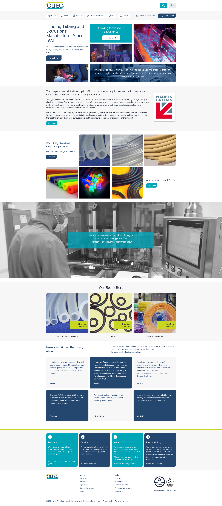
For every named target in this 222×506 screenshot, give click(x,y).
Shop (78, 16)
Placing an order (121, 482)
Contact (126, 16)
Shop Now (54, 58)
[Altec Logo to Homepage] (55, 5)
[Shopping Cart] (172, 5)
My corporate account (123, 488)
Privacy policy (108, 501)
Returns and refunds (122, 485)
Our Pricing (119, 491)
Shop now (51, 157)
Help (113, 16)
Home (53, 16)
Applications (84, 485)
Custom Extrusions (97, 16)
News (82, 491)
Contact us (110, 38)
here (139, 352)
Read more (52, 123)
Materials (83, 478)
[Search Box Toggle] (163, 5)
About (66, 16)
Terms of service (121, 501)
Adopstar (97, 501)
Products (83, 482)
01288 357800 (169, 16)
